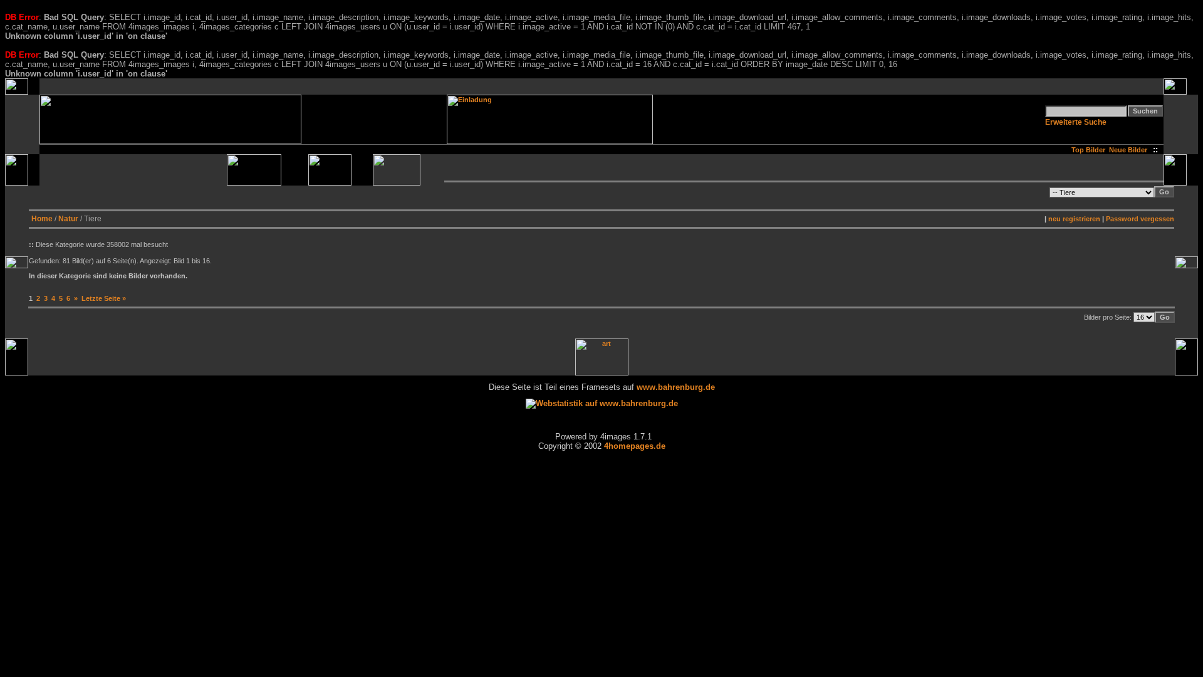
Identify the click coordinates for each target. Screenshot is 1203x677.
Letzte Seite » (103, 298)
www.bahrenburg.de (676, 387)
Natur (68, 218)
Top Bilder (1088, 150)
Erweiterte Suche (1076, 122)
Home (42, 218)
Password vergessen (1140, 219)
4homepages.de (634, 446)
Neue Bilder (1130, 150)
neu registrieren (1074, 219)
